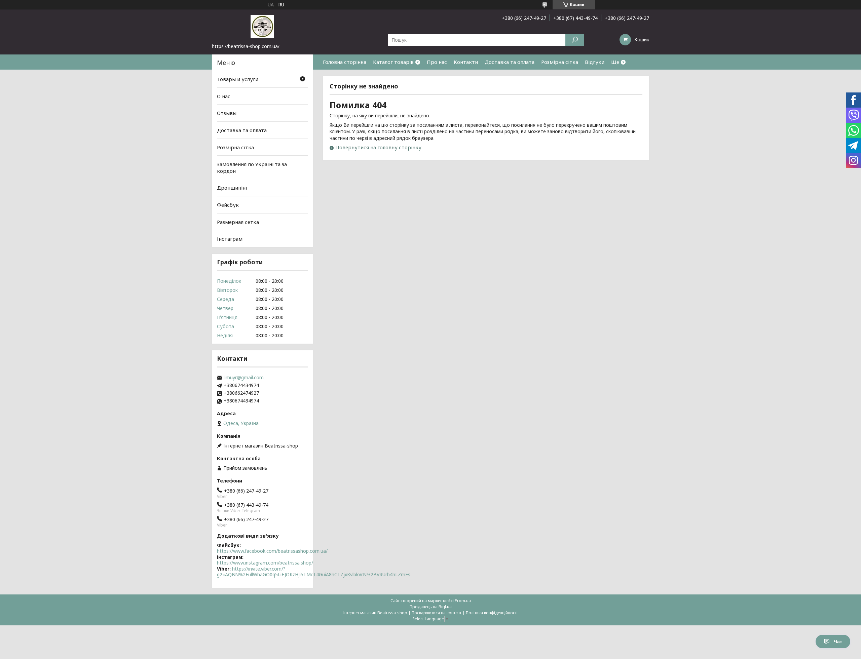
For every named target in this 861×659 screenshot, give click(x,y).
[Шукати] (574, 40)
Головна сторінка (344, 62)
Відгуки (594, 62)
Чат (838, 641)
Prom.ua (463, 601)
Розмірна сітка (559, 62)
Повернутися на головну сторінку (378, 147)
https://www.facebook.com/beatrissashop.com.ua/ (272, 551)
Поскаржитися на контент (436, 613)
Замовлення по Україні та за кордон (252, 167)
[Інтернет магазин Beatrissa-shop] (262, 26)
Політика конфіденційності (492, 613)
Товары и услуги (237, 79)
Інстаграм (229, 238)
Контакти (466, 62)
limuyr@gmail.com (244, 378)
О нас (223, 96)
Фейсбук (228, 204)
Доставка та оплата (509, 62)
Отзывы (226, 113)
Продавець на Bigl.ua (431, 607)
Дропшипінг (232, 187)
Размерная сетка (238, 222)
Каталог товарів (393, 62)
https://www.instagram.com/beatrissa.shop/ (265, 562)
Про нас (437, 62)
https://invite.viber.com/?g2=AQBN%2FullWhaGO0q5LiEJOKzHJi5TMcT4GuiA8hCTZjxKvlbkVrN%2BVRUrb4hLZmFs (313, 572)
